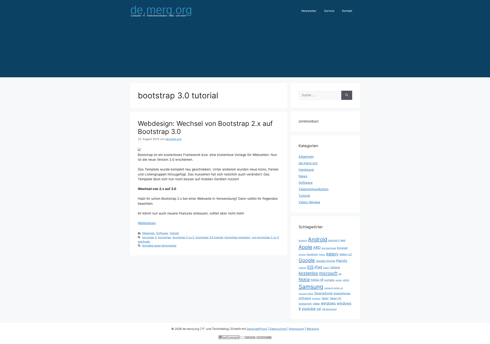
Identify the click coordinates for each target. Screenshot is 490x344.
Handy (341, 260)
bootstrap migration (237, 237)
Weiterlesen (147, 223)
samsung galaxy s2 (333, 288)
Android (317, 239)
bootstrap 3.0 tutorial (209, 237)
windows (328, 303)
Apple (305, 247)
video (316, 303)
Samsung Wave (306, 294)
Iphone (335, 267)
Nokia (304, 279)
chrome (302, 254)
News (303, 176)
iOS (310, 267)
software (305, 298)
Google (307, 260)
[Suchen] (346, 95)
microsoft (328, 273)
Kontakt (347, 11)
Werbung (313, 329)
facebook (312, 254)
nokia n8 (317, 280)
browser (342, 247)
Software (162, 233)
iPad (318, 267)
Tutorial (174, 233)
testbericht (305, 303)
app (343, 240)
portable (329, 279)
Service (329, 11)
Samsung (311, 286)
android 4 (334, 240)
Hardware (306, 170)
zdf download (329, 309)
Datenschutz (278, 329)
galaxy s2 (345, 254)
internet (302, 268)
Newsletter (308, 11)
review (338, 280)
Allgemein (148, 233)
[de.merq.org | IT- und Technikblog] (165, 11)
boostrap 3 (149, 237)
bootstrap (164, 237)
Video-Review (309, 202)
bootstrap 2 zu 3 (183, 237)
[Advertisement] (245, 50)
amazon (303, 240)
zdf (319, 309)
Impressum (296, 329)
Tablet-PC (335, 298)
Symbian (316, 298)
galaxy (332, 253)
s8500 (346, 280)
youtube (309, 309)
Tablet (325, 298)
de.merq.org (308, 163)
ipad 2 (326, 267)
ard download (329, 248)
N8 (340, 274)
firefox (322, 254)
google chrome (325, 260)
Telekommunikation (313, 189)
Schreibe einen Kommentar (159, 245)
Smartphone (323, 293)
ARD (317, 247)
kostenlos (308, 273)
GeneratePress (257, 329)
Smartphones (341, 293)
